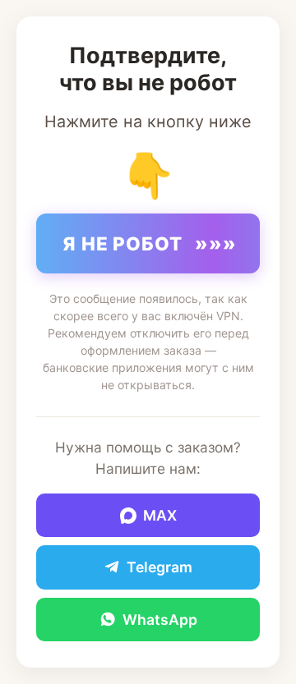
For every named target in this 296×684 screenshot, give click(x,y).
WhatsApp (160, 619)
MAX (160, 515)
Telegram (159, 567)
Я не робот (150, 243)
